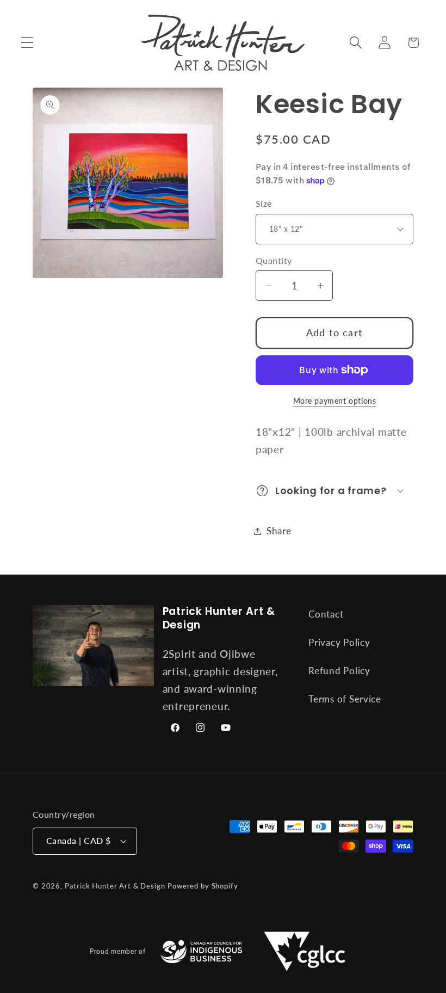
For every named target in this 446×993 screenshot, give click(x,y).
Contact (325, 614)
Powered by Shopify (203, 885)
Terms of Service (344, 699)
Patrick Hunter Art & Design (115, 885)
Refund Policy (339, 670)
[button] (27, 42)
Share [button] (279, 530)
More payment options (334, 400)
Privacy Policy (339, 642)
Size (264, 203)
